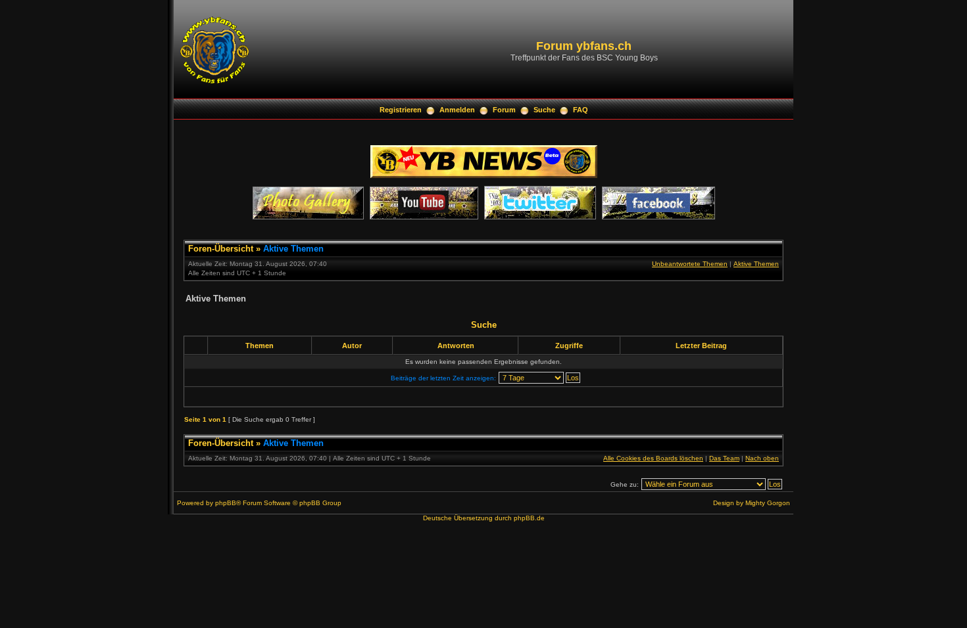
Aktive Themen (293, 249)
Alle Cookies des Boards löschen (653, 458)
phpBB (225, 502)
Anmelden (457, 110)
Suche (544, 110)
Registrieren (401, 110)
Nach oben (762, 458)
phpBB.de (529, 518)
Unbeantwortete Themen (690, 263)
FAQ (580, 110)
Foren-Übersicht (220, 249)
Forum (504, 110)
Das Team (724, 458)
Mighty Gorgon (767, 502)
